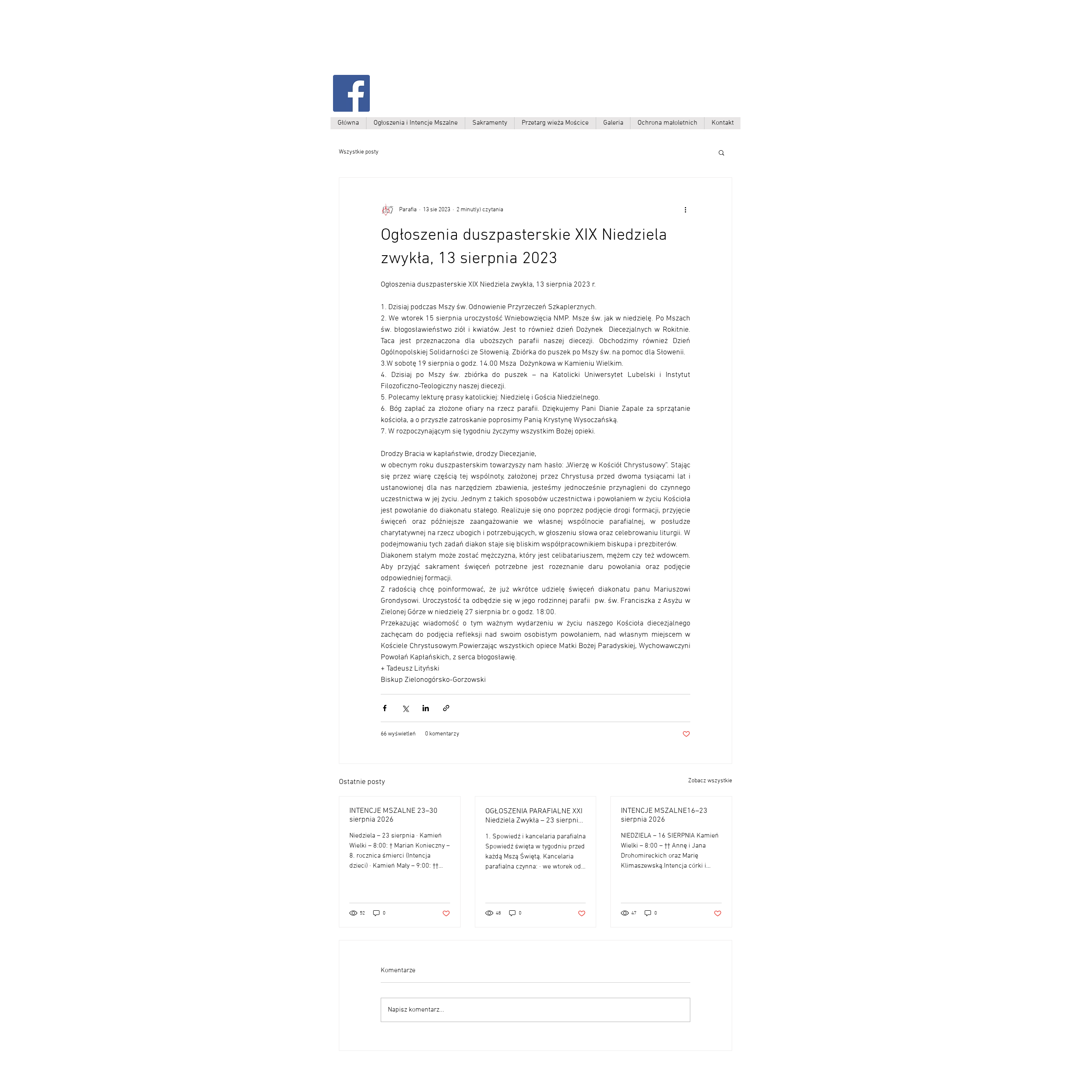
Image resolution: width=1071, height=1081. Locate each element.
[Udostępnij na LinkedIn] (426, 708)
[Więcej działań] (685, 210)
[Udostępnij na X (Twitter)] (405, 708)
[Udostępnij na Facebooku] (385, 708)
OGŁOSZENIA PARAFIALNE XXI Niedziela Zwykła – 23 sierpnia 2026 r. (533, 816)
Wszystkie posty (359, 152)
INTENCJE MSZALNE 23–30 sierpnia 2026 (393, 815)
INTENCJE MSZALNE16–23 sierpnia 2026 (664, 815)
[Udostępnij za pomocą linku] (446, 708)
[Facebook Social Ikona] (351, 93)
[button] (721, 152)
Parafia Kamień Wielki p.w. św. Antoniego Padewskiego (417, 44)
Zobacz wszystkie (710, 780)
